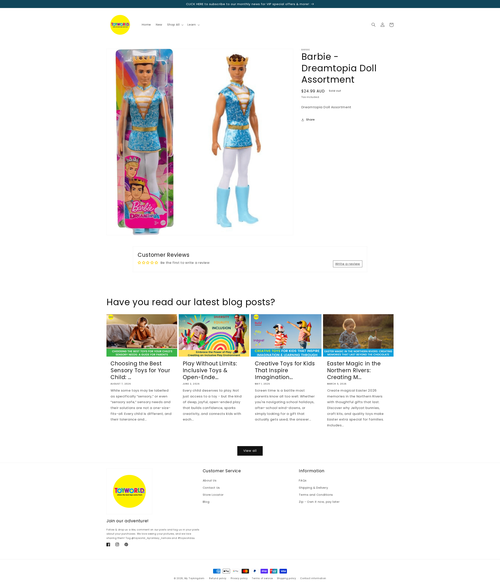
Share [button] (310, 120)
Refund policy (218, 578)
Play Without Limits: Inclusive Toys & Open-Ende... (210, 370)
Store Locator (213, 495)
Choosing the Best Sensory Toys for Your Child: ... (140, 370)
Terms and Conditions (316, 495)
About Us (210, 480)
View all (249, 450)
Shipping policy (286, 578)
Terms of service (262, 578)
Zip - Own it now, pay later (319, 502)
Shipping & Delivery (313, 488)
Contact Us (211, 488)
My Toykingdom (194, 578)
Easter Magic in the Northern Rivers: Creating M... (354, 370)
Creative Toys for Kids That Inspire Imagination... (285, 370)
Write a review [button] (347, 263)
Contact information (313, 578)
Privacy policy (239, 578)
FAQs (303, 480)
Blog (206, 502)
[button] (175, 25)
